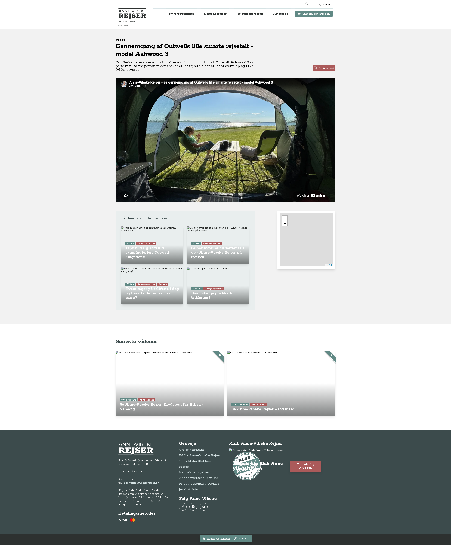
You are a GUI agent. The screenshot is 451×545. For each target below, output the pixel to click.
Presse (184, 467)
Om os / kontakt (191, 450)
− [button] (285, 223)
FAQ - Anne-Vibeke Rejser (199, 455)
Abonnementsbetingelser (198, 478)
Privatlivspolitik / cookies (199, 484)
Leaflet (329, 265)
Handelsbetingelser (194, 472)
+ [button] (285, 218)
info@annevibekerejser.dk (141, 483)
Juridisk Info (188, 489)
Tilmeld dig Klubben (195, 461)
